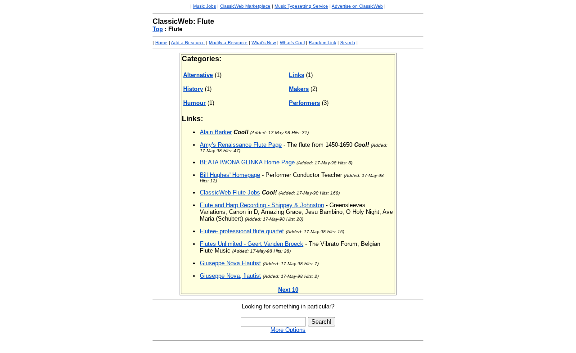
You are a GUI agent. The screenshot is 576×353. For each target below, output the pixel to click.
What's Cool (292, 42)
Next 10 (288, 289)
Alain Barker (216, 132)
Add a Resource (188, 42)
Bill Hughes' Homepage (230, 175)
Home (161, 42)
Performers (304, 103)
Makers (299, 89)
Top (158, 29)
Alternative (198, 75)
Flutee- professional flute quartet (242, 231)
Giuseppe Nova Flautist (230, 263)
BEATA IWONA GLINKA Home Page (247, 162)
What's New (264, 42)
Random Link (322, 42)
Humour (194, 103)
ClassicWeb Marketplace (245, 6)
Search (347, 42)
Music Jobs (204, 6)
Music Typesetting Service (301, 6)
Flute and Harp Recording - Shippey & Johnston (262, 205)
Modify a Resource (228, 42)
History (193, 89)
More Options (288, 329)
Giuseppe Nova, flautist (230, 275)
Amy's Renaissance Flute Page (241, 144)
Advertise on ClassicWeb (357, 6)
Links (296, 75)
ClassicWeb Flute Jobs (230, 192)
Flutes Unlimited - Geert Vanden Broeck (251, 243)
